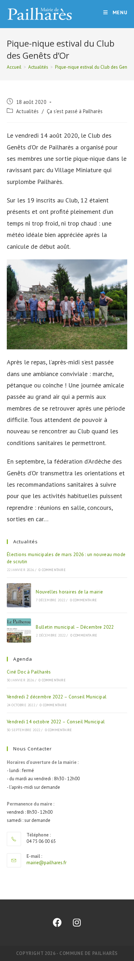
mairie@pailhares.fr (46, 863)
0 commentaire (52, 569)
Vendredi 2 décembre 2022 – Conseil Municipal (57, 697)
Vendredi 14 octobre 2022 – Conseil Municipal (56, 722)
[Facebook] (57, 922)
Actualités (27, 111)
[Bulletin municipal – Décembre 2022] (19, 630)
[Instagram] (77, 922)
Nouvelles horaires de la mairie (69, 592)
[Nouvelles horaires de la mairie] (19, 595)
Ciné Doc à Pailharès (29, 672)
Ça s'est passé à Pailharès (75, 111)
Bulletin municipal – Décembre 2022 (75, 627)
